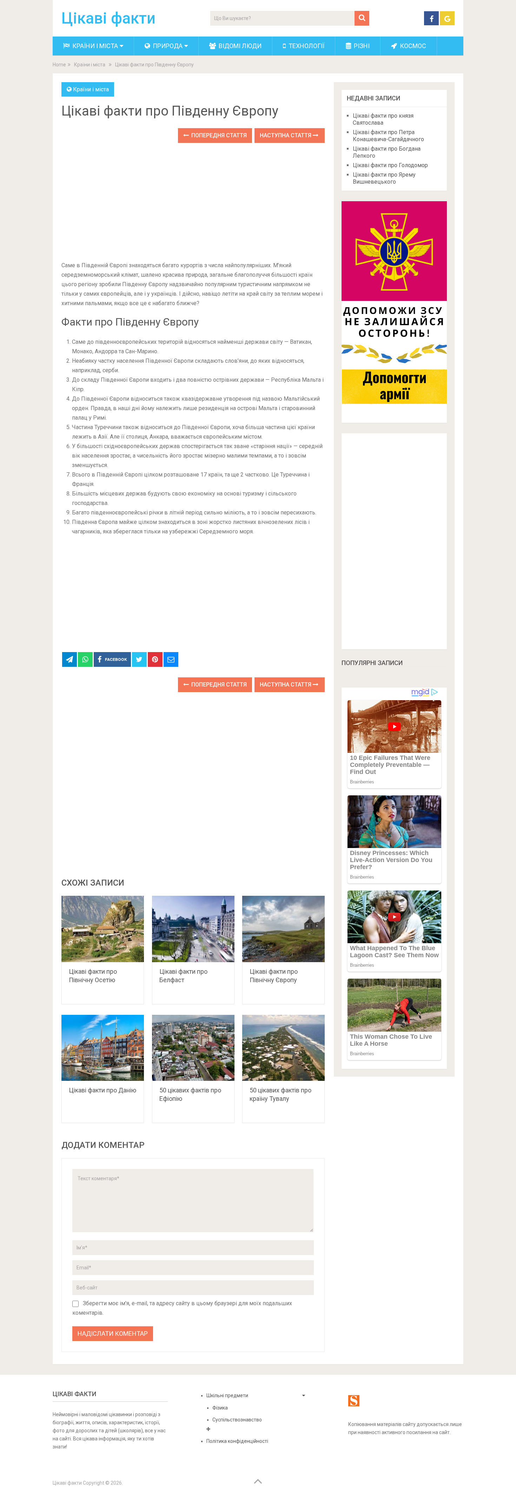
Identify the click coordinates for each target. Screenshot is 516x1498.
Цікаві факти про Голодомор (390, 165)
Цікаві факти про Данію (102, 1090)
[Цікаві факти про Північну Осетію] (102, 929)
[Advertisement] (193, 202)
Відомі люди (239, 46)
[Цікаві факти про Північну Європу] (283, 929)
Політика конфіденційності (237, 1441)
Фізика (220, 1408)
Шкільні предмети (227, 1395)
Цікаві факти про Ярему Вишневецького (384, 178)
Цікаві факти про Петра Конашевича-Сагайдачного (388, 136)
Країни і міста (94, 46)
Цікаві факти (108, 18)
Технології (305, 46)
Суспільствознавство (237, 1420)
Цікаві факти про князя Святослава (383, 119)
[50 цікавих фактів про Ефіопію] (193, 1048)
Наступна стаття (286, 135)
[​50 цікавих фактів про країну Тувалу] (283, 1048)
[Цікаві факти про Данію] (102, 1048)
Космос (412, 46)
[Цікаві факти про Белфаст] (193, 929)
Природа (167, 46)
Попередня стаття (218, 135)
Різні (361, 46)
